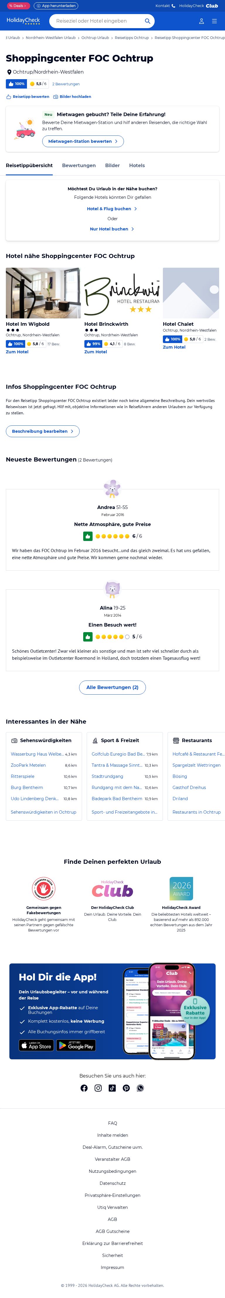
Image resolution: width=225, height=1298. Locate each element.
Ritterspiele (22, 776)
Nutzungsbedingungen (112, 1171)
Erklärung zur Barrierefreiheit (112, 1243)
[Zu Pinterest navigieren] (126, 1088)
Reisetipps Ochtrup (132, 37)
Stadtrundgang (107, 776)
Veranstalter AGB (112, 1159)
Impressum (112, 1267)
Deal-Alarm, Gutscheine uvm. (113, 1147)
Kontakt (163, 6)
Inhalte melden (112, 1135)
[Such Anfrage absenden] (148, 21)
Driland (180, 798)
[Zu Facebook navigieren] (84, 1088)
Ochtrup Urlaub (95, 37)
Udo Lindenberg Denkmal (36, 798)
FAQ (112, 1123)
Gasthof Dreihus (189, 787)
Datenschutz (113, 1183)
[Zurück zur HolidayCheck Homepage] (23, 21)
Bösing (180, 776)
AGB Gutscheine (112, 1231)
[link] (201, 21)
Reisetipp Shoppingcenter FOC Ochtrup (190, 37)
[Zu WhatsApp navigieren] (140, 1088)
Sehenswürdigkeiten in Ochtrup (43, 812)
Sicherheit (112, 1255)
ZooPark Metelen (28, 765)
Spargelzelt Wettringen (197, 765)
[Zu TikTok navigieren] (112, 1088)
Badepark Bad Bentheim (117, 798)
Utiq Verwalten (112, 1207)
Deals (16, 6)
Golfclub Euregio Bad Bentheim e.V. (118, 754)
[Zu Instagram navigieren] (98, 1088)
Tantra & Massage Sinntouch (118, 765)
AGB (112, 1219)
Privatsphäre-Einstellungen (112, 1195)
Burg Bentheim (27, 787)
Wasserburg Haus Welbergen (37, 754)
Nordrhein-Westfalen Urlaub (51, 37)
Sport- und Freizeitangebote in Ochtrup (125, 812)
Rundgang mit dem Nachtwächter (118, 787)
